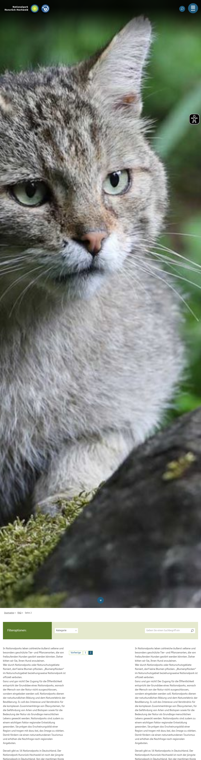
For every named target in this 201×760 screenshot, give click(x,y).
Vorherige (76, 653)
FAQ (19, 613)
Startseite (9, 613)
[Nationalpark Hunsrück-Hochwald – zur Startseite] (27, 4)
